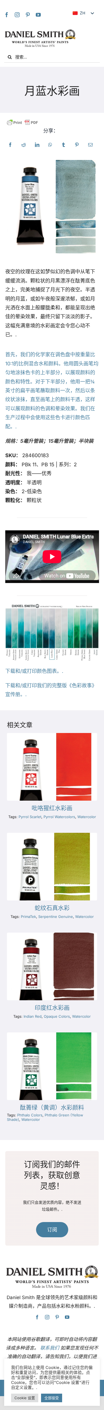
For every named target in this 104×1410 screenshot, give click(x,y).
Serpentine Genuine (55, 916)
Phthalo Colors (29, 1115)
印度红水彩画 (52, 1007)
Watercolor (86, 817)
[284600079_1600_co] (52, 1035)
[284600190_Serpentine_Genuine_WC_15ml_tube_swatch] (52, 835)
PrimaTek (28, 916)
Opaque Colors (57, 1016)
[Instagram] (17, 14)
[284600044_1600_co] (52, 935)
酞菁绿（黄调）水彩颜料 (52, 1107)
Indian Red (33, 1016)
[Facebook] (6, 14)
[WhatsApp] (50, 145)
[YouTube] (38, 14)
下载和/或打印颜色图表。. (34, 671)
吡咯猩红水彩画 (52, 808)
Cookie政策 (84, 1388)
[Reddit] (24, 145)
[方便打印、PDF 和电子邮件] (22, 123)
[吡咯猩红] (52, 735)
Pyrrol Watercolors (59, 817)
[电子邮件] (90, 145)
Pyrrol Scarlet (30, 817)
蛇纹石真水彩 (52, 908)
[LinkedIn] (37, 145)
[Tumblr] (64, 145)
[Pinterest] (27, 14)
